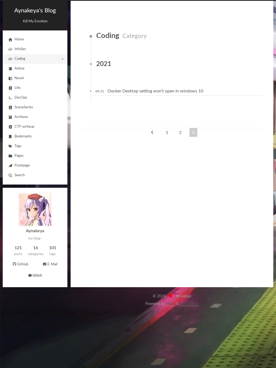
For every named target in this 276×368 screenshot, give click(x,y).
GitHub (22, 264)
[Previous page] (152, 132)
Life (17, 88)
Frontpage (22, 165)
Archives (21, 117)
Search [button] (20, 175)
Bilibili (37, 275)
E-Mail (52, 264)
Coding (20, 59)
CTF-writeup (24, 127)
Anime (20, 68)
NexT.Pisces (189, 304)
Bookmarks (23, 136)
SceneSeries (24, 107)
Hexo (170, 304)
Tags (18, 146)
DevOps (21, 97)
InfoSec (20, 49)
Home (19, 39)
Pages (19, 156)
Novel (19, 78)
